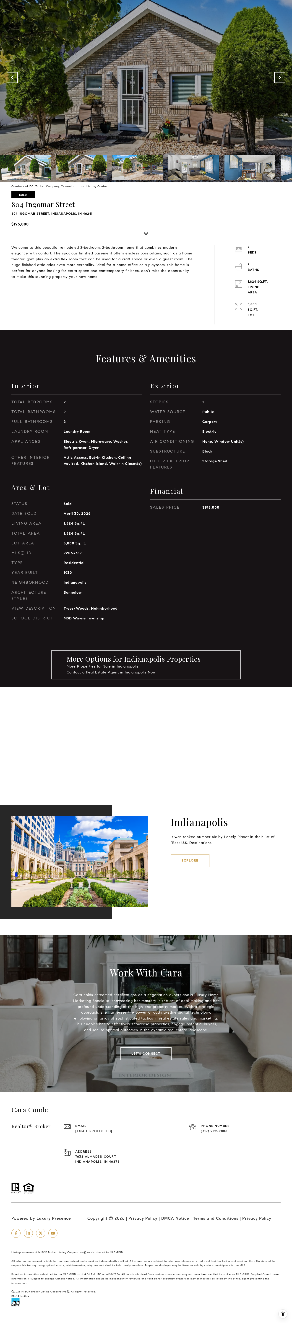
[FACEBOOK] (16, 1233)
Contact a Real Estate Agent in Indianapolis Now (111, 672)
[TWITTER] (40, 1233)
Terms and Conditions (215, 1218)
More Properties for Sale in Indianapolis (102, 666)
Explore (190, 860)
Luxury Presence (53, 1218)
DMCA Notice (175, 1218)
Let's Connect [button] (146, 1054)
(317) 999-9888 (214, 1131)
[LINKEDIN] (28, 1233)
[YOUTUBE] (52, 1233)
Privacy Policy (142, 1218)
